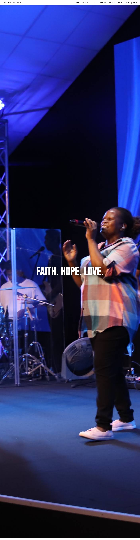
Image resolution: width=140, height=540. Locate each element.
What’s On (85, 2)
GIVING (128, 2)
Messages (112, 2)
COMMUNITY (102, 2)
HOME (77, 2)
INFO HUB (120, 2)
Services (93, 2)
